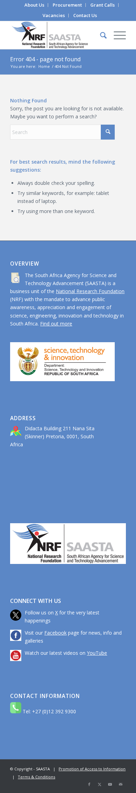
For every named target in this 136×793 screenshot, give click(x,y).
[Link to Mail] (120, 784)
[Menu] (116, 35)
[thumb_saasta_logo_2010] (56, 35)
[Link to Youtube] (110, 784)
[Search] (100, 35)
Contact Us (85, 15)
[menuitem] (34, 5)
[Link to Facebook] (89, 784)
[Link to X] (100, 784)
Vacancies (54, 15)
